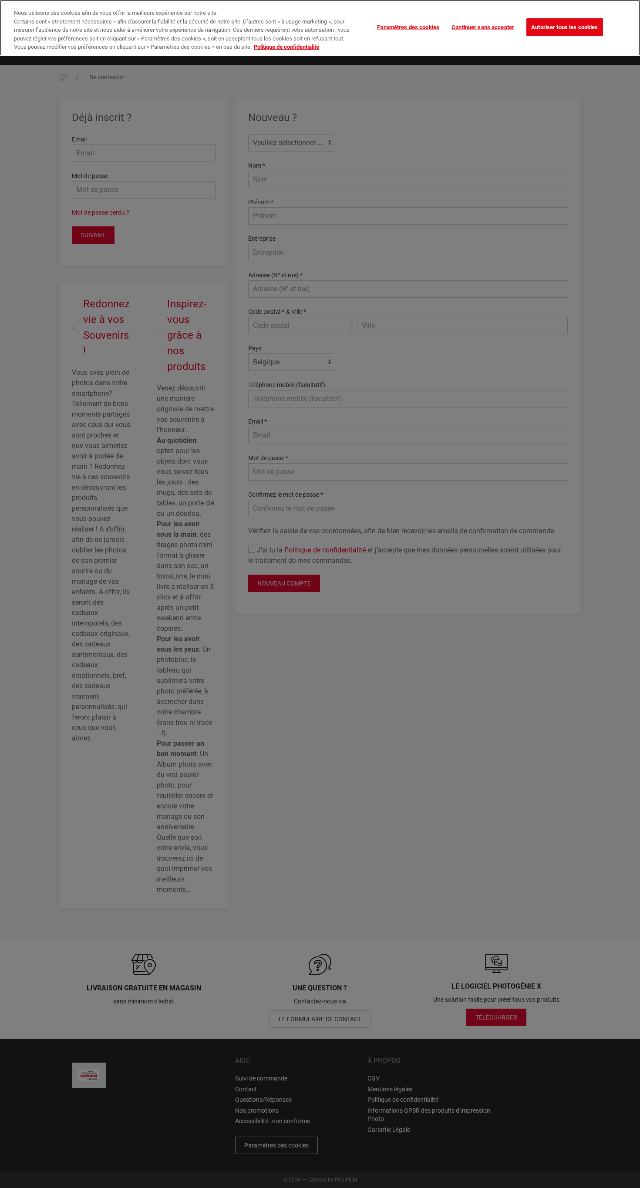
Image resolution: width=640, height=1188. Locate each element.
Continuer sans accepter (482, 27)
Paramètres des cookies (408, 27)
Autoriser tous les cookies (564, 27)
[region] (320, 28)
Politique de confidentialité (286, 47)
